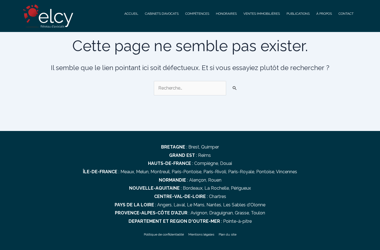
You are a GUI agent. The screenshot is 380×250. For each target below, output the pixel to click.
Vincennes (286, 171)
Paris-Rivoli (214, 171)
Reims (204, 155)
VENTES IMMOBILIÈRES (261, 14)
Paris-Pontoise (186, 171)
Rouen (214, 180)
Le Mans (195, 204)
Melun (142, 171)
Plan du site (227, 234)
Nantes (213, 204)
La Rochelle (216, 188)
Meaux (127, 171)
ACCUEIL (131, 14)
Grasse (242, 213)
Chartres (217, 196)
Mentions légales (201, 234)
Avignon (199, 213)
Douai (226, 163)
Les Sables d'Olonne (244, 204)
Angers (164, 204)
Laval (179, 204)
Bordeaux (193, 188)
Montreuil (160, 171)
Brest (193, 147)
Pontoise (265, 171)
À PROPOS (324, 14)
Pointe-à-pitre (237, 221)
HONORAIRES (226, 14)
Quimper (210, 147)
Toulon (258, 213)
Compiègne (206, 163)
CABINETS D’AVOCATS (162, 14)
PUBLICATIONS (298, 14)
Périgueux (241, 188)
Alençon (197, 180)
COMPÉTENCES (197, 14)
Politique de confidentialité (164, 234)
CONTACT (346, 14)
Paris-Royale (241, 171)
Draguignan (221, 213)
